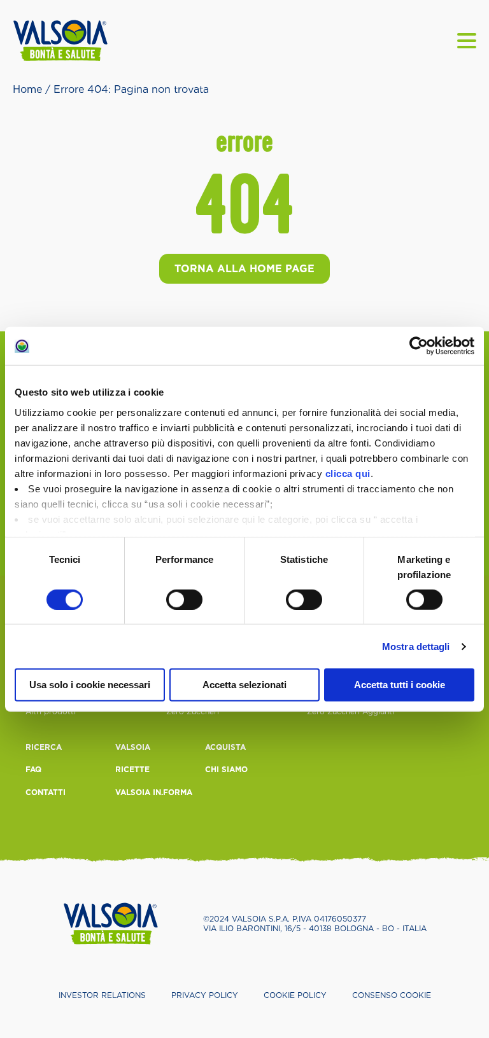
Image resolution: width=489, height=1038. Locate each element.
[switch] (184, 600)
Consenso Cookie (391, 995)
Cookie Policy (295, 995)
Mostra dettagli (416, 646)
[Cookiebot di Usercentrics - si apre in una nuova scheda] (418, 346)
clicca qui (348, 472)
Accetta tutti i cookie (399, 684)
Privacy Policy (204, 995)
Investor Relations (102, 995)
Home (27, 89)
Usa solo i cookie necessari (89, 684)
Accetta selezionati (244, 684)
